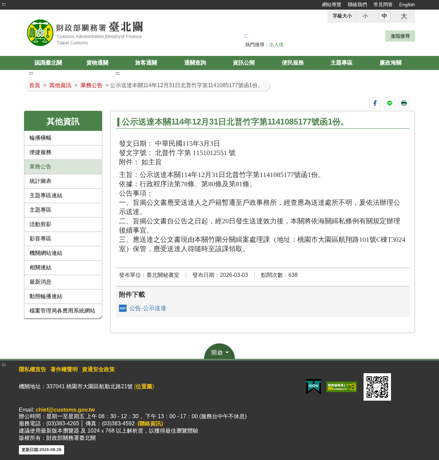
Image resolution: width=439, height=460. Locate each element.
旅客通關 (146, 63)
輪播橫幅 (40, 138)
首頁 (34, 85)
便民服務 (293, 63)
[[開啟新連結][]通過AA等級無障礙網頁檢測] (342, 386)
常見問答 (383, 4)
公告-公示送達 (147, 308)
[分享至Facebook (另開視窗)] (375, 103)
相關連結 (40, 267)
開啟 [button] (217, 352)
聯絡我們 (357, 4)
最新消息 (40, 282)
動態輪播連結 (45, 296)
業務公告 (92, 85)
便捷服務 (40, 152)
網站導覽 (331, 4)
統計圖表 (40, 181)
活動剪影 (40, 224)
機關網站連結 (45, 253)
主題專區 (342, 63)
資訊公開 (244, 63)
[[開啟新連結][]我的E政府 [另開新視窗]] (313, 386)
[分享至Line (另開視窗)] (389, 103)
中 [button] (384, 16)
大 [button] (404, 16)
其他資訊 (60, 85)
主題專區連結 (45, 195)
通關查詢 (195, 63)
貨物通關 (97, 63)
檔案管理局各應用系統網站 (62, 311)
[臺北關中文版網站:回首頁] (102, 32)
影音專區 (40, 238)
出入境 (276, 44)
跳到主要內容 (18, 4)
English (407, 4)
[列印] (404, 103)
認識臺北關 (48, 63)
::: (4, 4)
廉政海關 (391, 63)
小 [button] (365, 16)
